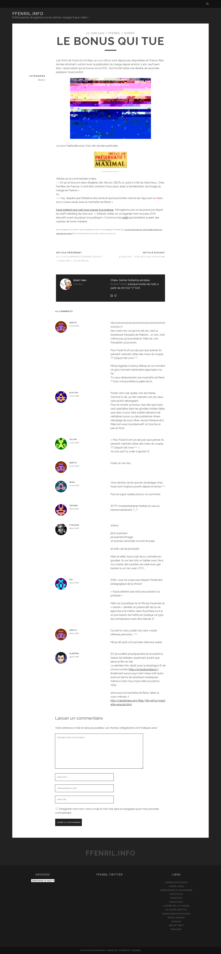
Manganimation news (176, 913)
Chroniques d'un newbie (176, 890)
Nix (71, 579)
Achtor (73, 393)
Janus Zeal (176, 902)
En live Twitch (118, 284)
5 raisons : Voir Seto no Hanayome (142, 256)
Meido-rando (176, 917)
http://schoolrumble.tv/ (143, 669)
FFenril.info (28, 13)
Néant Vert (176, 925)
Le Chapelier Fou (176, 909)
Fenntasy (176, 898)
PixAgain (176, 929)
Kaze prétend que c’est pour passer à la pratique (84, 209)
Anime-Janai (176, 886)
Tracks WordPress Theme (96, 950)
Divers (129, 33)
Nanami (176, 921)
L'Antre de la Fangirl (176, 906)
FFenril (114, 33)
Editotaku (176, 894)
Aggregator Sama (176, 882)
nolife (125, 217)
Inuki (72, 482)
